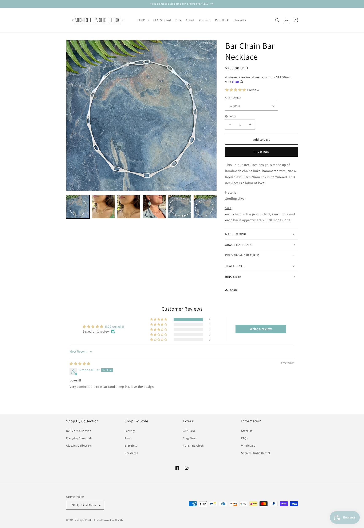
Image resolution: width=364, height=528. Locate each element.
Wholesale (248, 445)
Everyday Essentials (79, 438)
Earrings (130, 431)
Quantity (230, 116)
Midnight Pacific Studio (88, 520)
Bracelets (130, 445)
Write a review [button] (261, 329)
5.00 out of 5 (114, 326)
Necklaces (131, 453)
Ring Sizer (189, 438)
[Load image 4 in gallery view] (154, 206)
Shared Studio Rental (255, 453)
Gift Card (189, 431)
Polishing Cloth (193, 445)
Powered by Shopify (112, 520)
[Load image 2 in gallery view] (103, 206)
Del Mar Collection (78, 431)
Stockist (246, 431)
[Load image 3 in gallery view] (129, 206)
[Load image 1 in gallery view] (78, 206)
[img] (80, 363)
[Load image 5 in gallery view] (179, 206)
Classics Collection (79, 445)
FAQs (244, 438)
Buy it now (262, 152)
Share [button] (234, 290)
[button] (143, 20)
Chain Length (233, 97)
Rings (128, 438)
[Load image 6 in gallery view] (205, 206)
